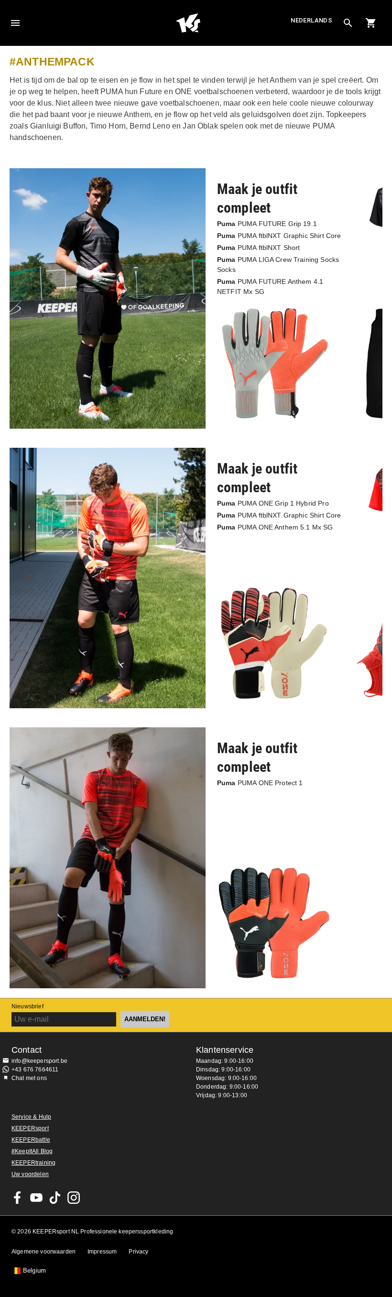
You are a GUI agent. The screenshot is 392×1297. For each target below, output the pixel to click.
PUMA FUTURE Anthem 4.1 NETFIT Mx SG (270, 286)
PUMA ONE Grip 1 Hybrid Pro (273, 503)
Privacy (138, 1251)
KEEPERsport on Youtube (36, 1197)
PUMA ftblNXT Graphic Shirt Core (279, 235)
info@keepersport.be (39, 1061)
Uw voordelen (30, 1174)
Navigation (15, 22)
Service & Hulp (31, 1116)
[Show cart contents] (371, 22)
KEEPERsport (30, 1128)
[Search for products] (348, 22)
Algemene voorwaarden (43, 1251)
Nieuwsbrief (27, 1006)
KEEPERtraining (33, 1162)
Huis (188, 22)
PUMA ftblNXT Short (258, 247)
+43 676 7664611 (34, 1069)
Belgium (34, 1270)
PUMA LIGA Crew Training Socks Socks (278, 264)
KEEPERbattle (30, 1139)
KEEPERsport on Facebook (17, 1197)
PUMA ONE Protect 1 (260, 783)
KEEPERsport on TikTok (55, 1197)
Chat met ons (29, 1078)
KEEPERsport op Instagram (73, 1197)
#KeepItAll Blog (32, 1151)
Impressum (102, 1251)
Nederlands (311, 20)
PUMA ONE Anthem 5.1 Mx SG (275, 527)
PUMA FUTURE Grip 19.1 (267, 223)
